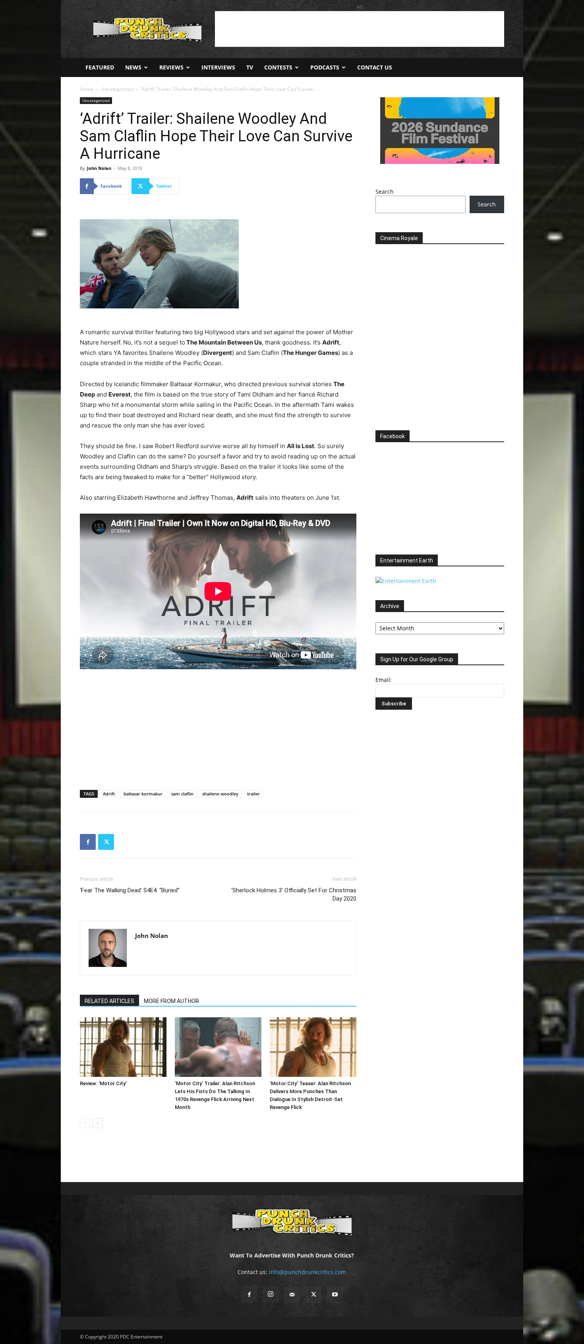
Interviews (218, 67)
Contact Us (374, 67)
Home (86, 89)
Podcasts (324, 67)
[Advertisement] (359, 29)
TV (249, 67)
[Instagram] (270, 1294)
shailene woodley (220, 794)
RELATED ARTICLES (109, 1001)
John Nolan (99, 168)
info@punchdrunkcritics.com (307, 1272)
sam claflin (182, 794)
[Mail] (292, 1295)
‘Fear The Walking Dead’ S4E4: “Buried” (130, 890)
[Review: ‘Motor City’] (123, 1047)
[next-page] (97, 1123)
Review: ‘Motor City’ (103, 1083)
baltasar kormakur (143, 794)
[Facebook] (88, 842)
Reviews (171, 67)
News (133, 67)
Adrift (109, 794)
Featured (99, 67)
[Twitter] (106, 842)
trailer (253, 794)
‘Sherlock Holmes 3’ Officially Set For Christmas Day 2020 (293, 894)
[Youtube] (335, 1295)
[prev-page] (85, 1123)
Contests (278, 67)
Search (384, 191)
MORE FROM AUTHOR (171, 1001)
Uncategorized (117, 89)
